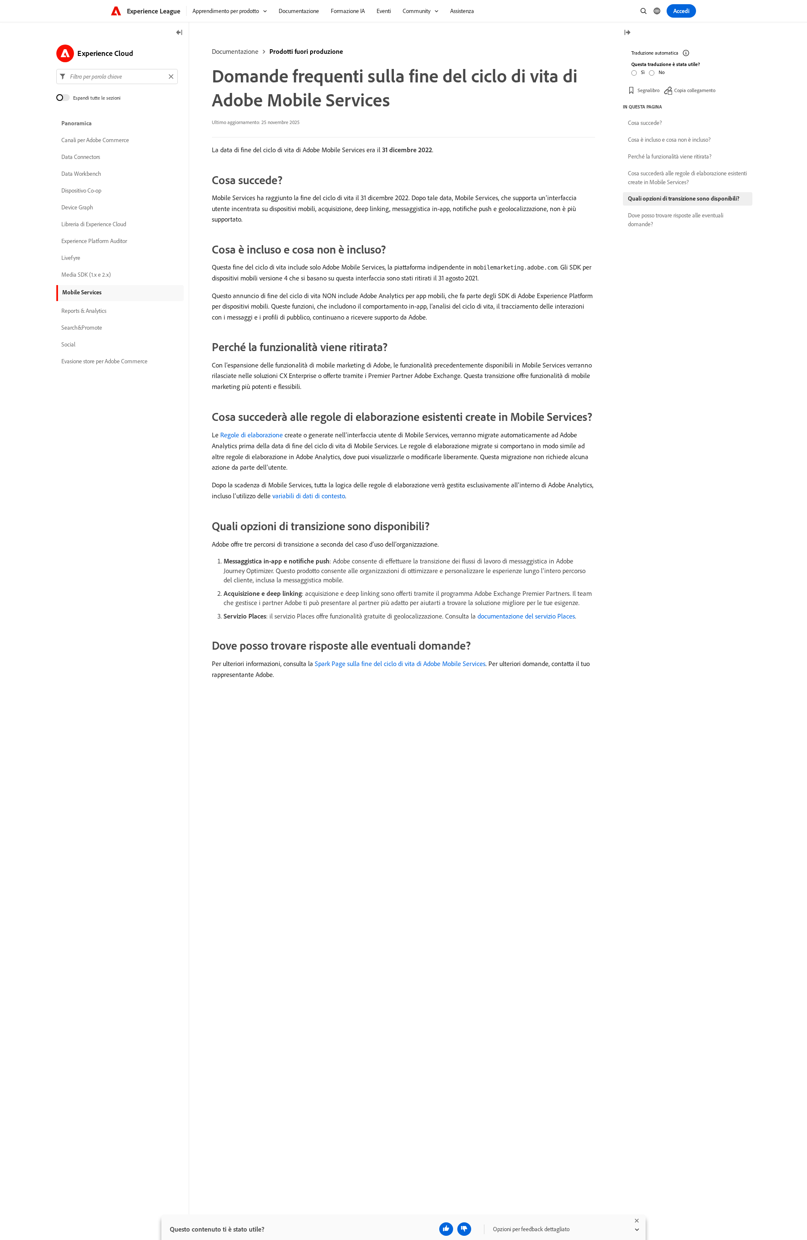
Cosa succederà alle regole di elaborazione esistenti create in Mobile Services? (687, 177)
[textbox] (117, 76)
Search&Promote (81, 328)
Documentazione (235, 51)
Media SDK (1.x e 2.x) (86, 275)
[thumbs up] (446, 1229)
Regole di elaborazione (251, 435)
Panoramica (76, 123)
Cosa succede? (645, 123)
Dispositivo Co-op (81, 191)
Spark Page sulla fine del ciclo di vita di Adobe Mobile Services (400, 663)
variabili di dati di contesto (308, 496)
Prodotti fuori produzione (306, 51)
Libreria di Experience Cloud (93, 224)
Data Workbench (81, 174)
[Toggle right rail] (627, 33)
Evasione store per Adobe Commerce (104, 361)
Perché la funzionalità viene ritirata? (670, 156)
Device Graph (77, 208)
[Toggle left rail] (179, 33)
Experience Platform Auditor (94, 241)
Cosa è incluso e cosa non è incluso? (669, 139)
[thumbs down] (464, 1229)
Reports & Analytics (83, 311)
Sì (643, 72)
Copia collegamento (694, 90)
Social (68, 345)
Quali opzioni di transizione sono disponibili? (683, 198)
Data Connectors (80, 157)
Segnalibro (648, 90)
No (662, 72)
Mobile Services (82, 292)
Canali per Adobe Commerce (95, 140)
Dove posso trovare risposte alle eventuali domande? (675, 220)
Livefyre (70, 258)
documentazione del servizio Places (526, 616)
